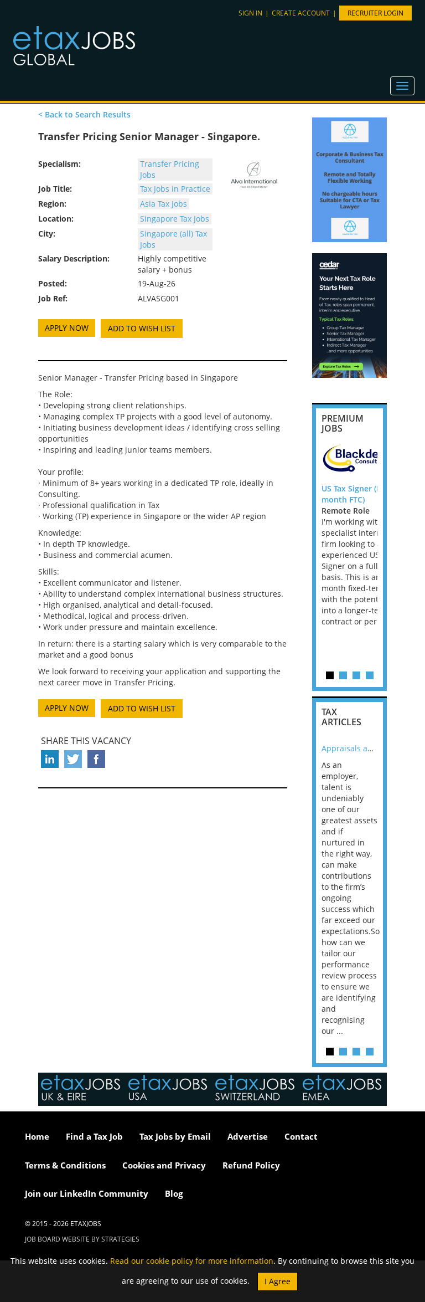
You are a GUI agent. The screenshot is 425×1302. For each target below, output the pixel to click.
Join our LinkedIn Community (86, 1193)
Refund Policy (251, 1165)
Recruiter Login (375, 13)
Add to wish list (141, 328)
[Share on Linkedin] (50, 759)
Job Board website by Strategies (82, 1239)
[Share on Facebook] (96, 759)
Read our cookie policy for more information (191, 1260)
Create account (301, 13)
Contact (301, 1136)
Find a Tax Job (94, 1136)
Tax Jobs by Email (175, 1136)
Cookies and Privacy (164, 1165)
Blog (174, 1193)
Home (37, 1136)
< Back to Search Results (84, 114)
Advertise (247, 1136)
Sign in (250, 13)
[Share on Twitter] (73, 759)
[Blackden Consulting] (371, 461)
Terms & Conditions (65, 1165)
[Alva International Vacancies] (254, 175)
